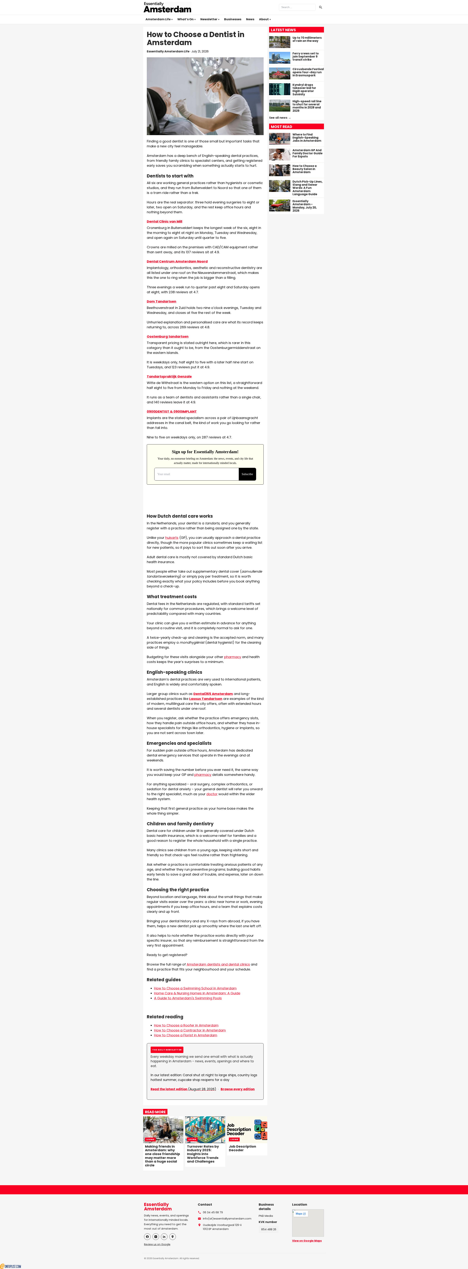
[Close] (256, 607)
